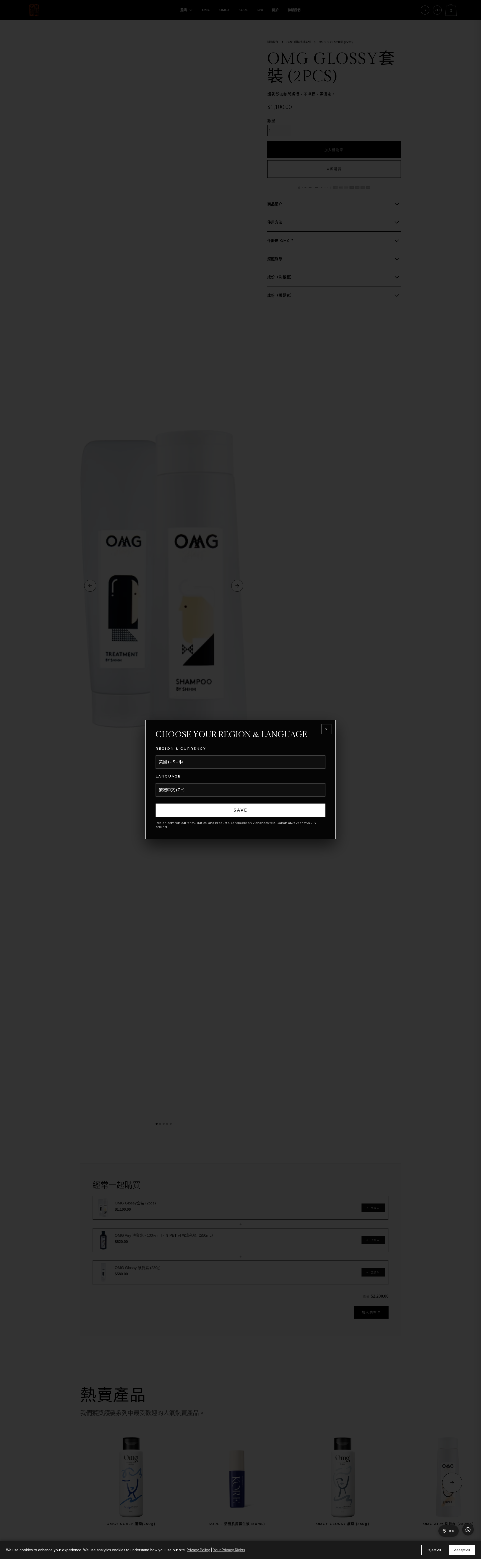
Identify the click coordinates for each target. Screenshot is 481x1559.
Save (240, 810)
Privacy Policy (198, 1550)
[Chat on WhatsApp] (468, 1530)
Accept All (462, 1550)
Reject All (434, 1550)
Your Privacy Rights (229, 1550)
